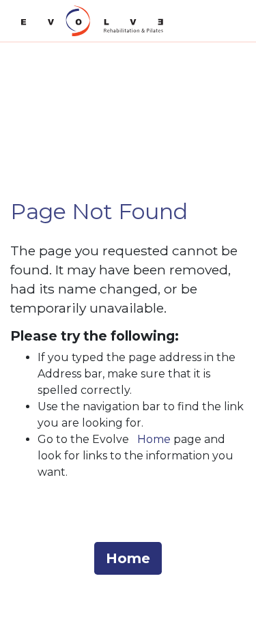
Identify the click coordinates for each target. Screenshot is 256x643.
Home (154, 439)
